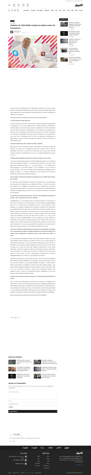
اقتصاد (68, 10)
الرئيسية (81, 10)
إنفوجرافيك (46, 10)
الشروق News (40, 10)
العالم (72, 10)
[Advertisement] (33, 79)
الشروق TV (33, 10)
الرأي (60, 10)
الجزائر (76, 10)
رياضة (64, 10)
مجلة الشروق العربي (37, 473)
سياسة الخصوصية (15, 473)
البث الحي (31, 473)
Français (12, 21)
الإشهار (9, 473)
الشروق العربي (26, 10)
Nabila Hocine (17, 31)
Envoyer (11, 407)
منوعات (52, 10)
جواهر (56, 10)
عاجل (27, 473)
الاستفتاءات (22, 473)
